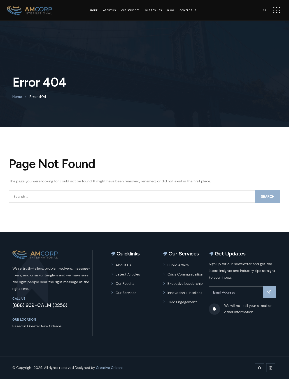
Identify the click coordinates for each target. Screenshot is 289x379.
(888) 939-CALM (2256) (39, 305)
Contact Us (187, 10)
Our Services (130, 10)
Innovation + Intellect (185, 292)
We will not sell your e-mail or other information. (248, 308)
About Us (109, 10)
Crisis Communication (185, 274)
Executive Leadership (185, 283)
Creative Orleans (110, 367)
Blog (170, 10)
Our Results (153, 10)
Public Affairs (178, 265)
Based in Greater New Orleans (37, 326)
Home (94, 10)
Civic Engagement (182, 302)
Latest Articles (128, 274)
